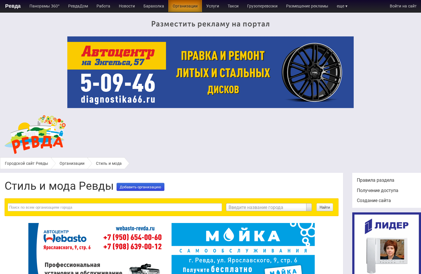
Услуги (212, 6)
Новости (127, 6)
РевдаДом (78, 6)
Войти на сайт (403, 6)
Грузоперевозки (262, 6)
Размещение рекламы (307, 6)
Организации (185, 6)
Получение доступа (377, 190)
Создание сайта (374, 200)
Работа (103, 6)
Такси (233, 6)
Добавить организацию (140, 186)
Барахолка (153, 6)
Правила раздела (375, 180)
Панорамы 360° (44, 6)
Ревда (13, 6)
